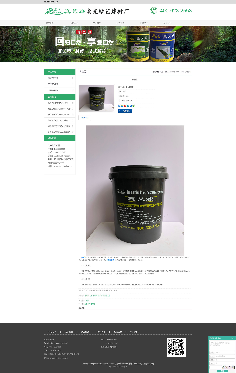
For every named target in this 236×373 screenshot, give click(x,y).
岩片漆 (86, 301)
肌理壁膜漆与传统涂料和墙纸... (60, 109)
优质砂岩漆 (106, 296)
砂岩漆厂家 (99, 296)
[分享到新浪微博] (125, 106)
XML (57, 2)
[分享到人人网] (131, 106)
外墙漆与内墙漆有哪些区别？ (59, 115)
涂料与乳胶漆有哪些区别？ (58, 103)
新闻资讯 (121, 23)
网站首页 (50, 23)
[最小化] (233, 338)
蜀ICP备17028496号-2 (118, 367)
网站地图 (47, 2)
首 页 (167, 72)
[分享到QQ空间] (122, 106)
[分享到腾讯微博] (128, 106)
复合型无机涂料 (89, 304)
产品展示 (175, 72)
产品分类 (97, 23)
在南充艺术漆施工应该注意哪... (60, 132)
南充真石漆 (53, 90)
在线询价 (125, 111)
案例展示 (144, 23)
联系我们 (167, 23)
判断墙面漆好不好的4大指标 (59, 126)
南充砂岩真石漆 (89, 296)
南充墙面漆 (53, 78)
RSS (52, 2)
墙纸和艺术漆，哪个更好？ (58, 120)
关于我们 (74, 23)
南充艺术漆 (53, 84)
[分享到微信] (134, 106)
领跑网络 (113, 347)
